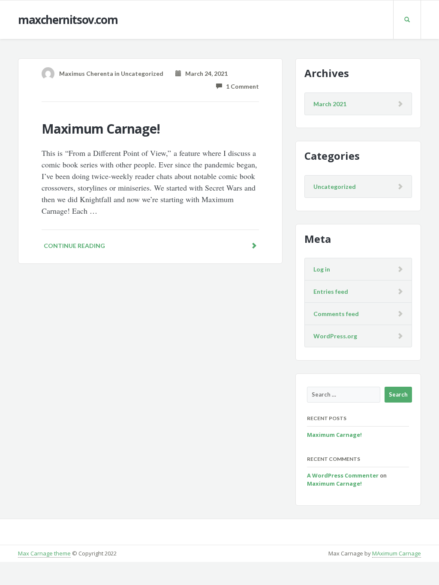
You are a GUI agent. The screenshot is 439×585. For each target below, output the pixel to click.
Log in (321, 269)
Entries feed (330, 291)
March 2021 (329, 103)
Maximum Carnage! (101, 128)
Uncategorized (142, 73)
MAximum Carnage (396, 553)
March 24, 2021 (204, 73)
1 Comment (240, 86)
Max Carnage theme (44, 553)
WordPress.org (335, 336)
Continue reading (74, 245)
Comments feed (336, 313)
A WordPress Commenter (343, 475)
